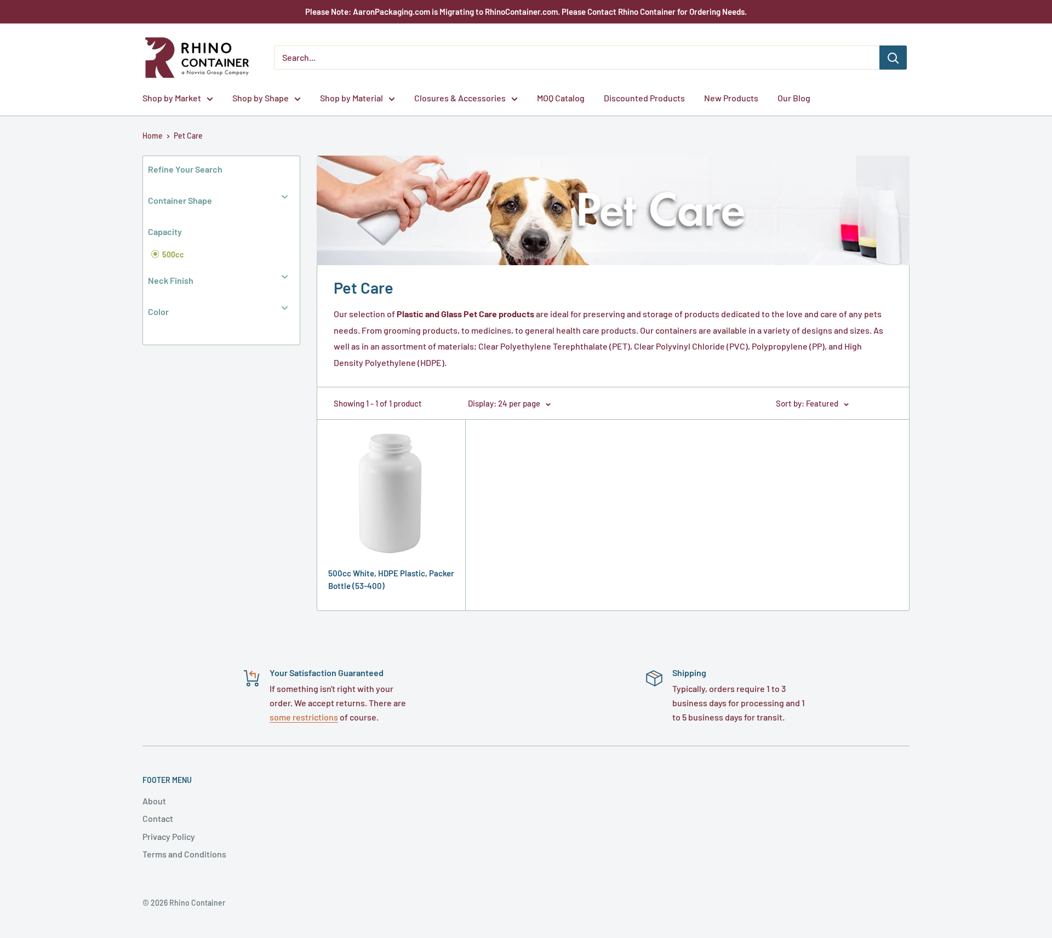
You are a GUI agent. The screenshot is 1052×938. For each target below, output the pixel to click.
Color (158, 311)
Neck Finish (170, 280)
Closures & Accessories (460, 98)
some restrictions (304, 717)
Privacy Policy (168, 836)
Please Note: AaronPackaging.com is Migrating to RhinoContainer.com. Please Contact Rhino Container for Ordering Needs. (526, 11)
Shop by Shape (260, 98)
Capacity (165, 231)
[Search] (893, 57)
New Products (731, 98)
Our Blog (793, 98)
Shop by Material (351, 98)
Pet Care (188, 135)
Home (152, 135)
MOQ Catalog (561, 98)
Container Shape (180, 200)
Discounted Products (644, 98)
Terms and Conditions (184, 854)
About (154, 801)
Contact (157, 818)
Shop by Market (171, 98)
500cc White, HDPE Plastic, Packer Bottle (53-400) (391, 579)
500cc (172, 254)
